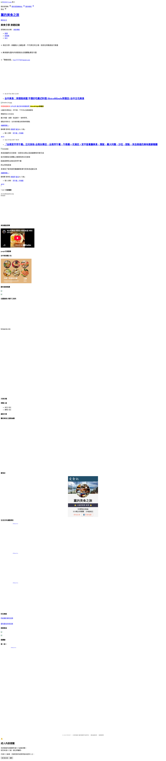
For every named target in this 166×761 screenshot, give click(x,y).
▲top (2, 136)
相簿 (6, 33)
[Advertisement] (58, 77)
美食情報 (16, 29)
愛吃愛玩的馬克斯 (7, 624)
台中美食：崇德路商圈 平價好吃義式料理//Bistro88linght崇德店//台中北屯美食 (44, 98)
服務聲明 (101, 735)
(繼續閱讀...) (5, 125)
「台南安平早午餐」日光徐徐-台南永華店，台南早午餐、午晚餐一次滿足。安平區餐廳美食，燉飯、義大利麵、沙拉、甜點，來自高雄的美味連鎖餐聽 (81, 144)
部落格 (7, 36)
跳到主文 (4, 20)
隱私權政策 (94, 735)
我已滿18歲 (5, 758)
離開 (11, 758)
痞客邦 (13, 129)
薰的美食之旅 (10, 15)
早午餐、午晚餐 (18, 133)
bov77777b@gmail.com (21, 60)
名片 (6, 38)
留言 (17, 129)
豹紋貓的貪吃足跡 (7, 618)
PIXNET (68, 735)
